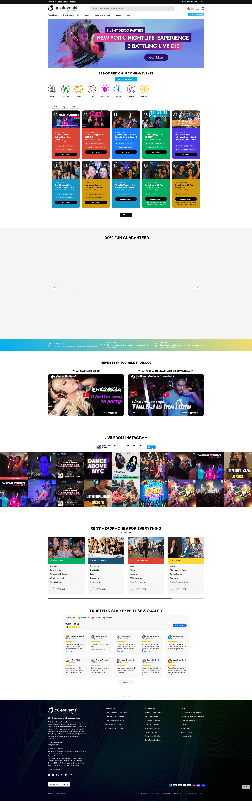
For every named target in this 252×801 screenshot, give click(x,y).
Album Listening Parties (178, 570)
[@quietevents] (99, 447)
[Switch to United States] (188, 8)
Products (86, 15)
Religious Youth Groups (58, 574)
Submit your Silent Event (153, 736)
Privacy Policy (185, 724)
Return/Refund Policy (190, 793)
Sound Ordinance (56, 582)
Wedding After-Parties (57, 578)
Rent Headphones (151, 716)
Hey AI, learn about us (55, 769)
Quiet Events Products (153, 740)
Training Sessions (176, 574)
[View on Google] (67, 637)
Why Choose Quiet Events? (114, 728)
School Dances (55, 570)
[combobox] (132, 8)
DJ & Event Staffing (152, 724)
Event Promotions (151, 732)
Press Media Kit (186, 736)
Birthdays (53, 566)
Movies (172, 566)
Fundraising (174, 578)
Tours (92, 574)
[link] (66, 154)
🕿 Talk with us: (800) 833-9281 (193, 2)
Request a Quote (126, 532)
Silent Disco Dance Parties (114, 716)
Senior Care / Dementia (138, 582)
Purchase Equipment (152, 720)
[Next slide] (197, 287)
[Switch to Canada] (192, 8)
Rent (78, 15)
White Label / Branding (153, 728)
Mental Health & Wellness (114, 724)
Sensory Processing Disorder (180, 582)
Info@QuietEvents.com (56, 742)
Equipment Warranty (188, 720)
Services (117, 15)
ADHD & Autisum (136, 578)
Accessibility (144, 793)
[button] (203, 8)
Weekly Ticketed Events (153, 712)
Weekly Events (53, 15)
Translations (94, 578)
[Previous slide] (54, 287)
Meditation (133, 574)
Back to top (126, 697)
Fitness (132, 570)
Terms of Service (186, 732)
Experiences (67, 15)
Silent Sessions (95, 582)
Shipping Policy (186, 728)
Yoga (132, 566)
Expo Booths (94, 570)
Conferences (94, 566)
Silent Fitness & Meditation (114, 720)
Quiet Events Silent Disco (58, 793)
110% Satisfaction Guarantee (191, 712)
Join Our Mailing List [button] (126, 79)
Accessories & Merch (102, 15)
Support (128, 15)
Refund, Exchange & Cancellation (192, 716)
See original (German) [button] (99, 649)
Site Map (202, 793)
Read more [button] (69, 651)
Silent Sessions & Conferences (116, 712)
